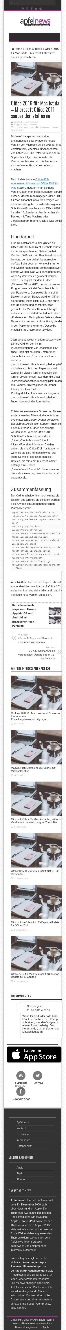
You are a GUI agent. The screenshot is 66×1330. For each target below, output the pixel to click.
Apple (19, 1167)
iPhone (20, 1179)
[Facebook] (32, 8)
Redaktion (22, 1134)
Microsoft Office (17, 130)
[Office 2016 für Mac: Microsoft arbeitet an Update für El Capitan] (36, 953)
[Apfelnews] (34, 21)
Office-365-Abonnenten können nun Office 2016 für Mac (34, 183)
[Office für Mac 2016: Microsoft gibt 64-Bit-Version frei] (36, 850)
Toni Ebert (33, 122)
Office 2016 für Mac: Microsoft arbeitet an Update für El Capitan (35, 975)
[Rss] (23, 8)
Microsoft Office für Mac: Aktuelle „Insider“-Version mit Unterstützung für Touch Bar (35, 821)
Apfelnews (22, 1122)
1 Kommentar (44, 127)
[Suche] (53, 3)
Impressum (23, 1140)
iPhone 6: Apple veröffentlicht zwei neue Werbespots (35, 639)
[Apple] (41, 8)
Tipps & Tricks (33, 48)
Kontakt (21, 1128)
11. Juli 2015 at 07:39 (38, 1010)
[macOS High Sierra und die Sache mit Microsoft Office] (36, 746)
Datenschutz (24, 1145)
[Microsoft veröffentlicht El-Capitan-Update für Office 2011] (36, 901)
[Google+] (27, 8)
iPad (19, 1173)
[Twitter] (36, 8)
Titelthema (33, 125)
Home (18, 48)
